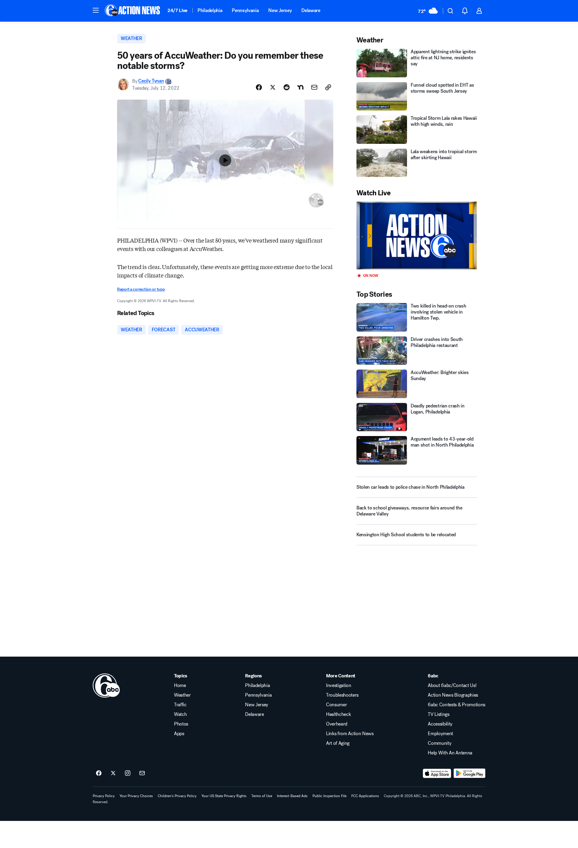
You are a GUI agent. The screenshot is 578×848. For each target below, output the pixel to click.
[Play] (416, 235)
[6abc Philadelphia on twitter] (113, 773)
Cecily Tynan (151, 81)
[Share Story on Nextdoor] (300, 87)
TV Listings (438, 714)
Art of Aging (338, 743)
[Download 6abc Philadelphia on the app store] (437, 773)
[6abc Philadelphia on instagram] (128, 773)
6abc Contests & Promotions (456, 704)
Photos (181, 724)
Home (180, 685)
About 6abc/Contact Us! (452, 685)
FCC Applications (365, 796)
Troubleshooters (342, 695)
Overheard (336, 724)
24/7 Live (177, 10)
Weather (182, 695)
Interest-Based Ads (292, 796)
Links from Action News (350, 733)
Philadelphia (209, 10)
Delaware (310, 10)
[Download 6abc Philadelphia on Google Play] (469, 773)
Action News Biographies (453, 695)
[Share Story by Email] (314, 87)
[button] (95, 10)
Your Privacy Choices (136, 796)
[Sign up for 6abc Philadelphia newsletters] (142, 773)
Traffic (180, 704)
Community (439, 743)
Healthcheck (338, 714)
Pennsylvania (245, 10)
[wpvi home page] (106, 685)
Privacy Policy (104, 796)
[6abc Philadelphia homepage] (132, 10)
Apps (179, 733)
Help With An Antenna (450, 753)
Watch (180, 714)
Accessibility (440, 724)
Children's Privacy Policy (177, 796)
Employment (440, 733)
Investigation (338, 685)
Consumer (336, 704)
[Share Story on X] (273, 87)
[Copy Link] (328, 87)
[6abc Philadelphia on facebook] (99, 773)
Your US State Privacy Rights (224, 796)
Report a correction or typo (141, 289)
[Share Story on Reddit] (286, 87)
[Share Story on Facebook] (259, 87)
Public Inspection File (329, 796)
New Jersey (280, 10)
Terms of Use (261, 796)
